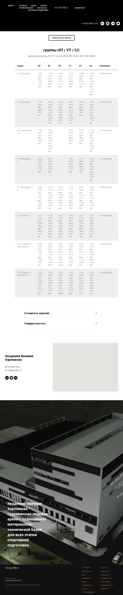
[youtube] (118, 23)
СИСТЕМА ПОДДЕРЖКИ (38, 10)
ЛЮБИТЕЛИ (80, 8)
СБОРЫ (43, 6)
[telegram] (113, 23)
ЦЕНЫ (33, 6)
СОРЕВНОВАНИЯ (26, 8)
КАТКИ (10, 6)
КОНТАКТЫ (41, 8)
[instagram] (107, 23)
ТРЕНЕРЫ (23, 6)
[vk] (102, 23)
